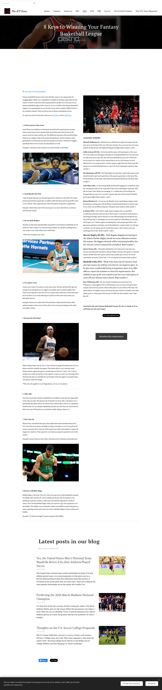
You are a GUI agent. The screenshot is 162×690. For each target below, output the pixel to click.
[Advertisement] (81, 65)
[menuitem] (47, 11)
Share (44, 660)
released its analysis (66, 635)
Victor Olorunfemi (40, 91)
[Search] (34, 3)
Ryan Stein (28, 91)
